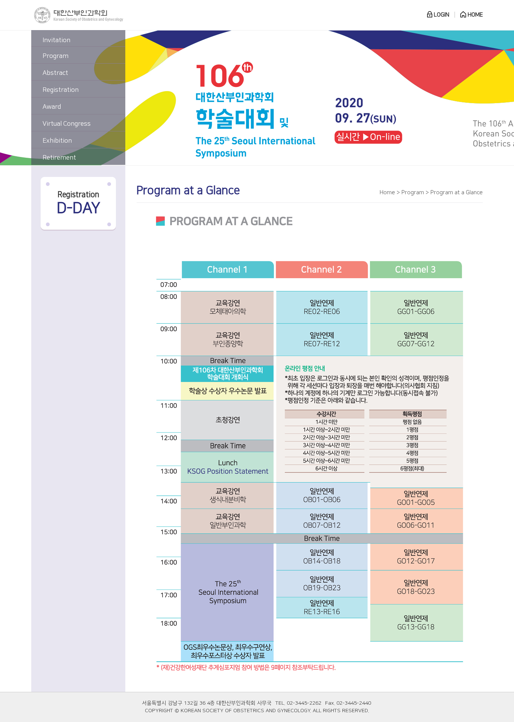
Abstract (55, 73)
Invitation (56, 40)
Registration (61, 90)
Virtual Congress (67, 123)
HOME (474, 15)
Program (55, 56)
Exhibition (57, 140)
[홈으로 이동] (78, 15)
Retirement (59, 157)
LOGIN (440, 15)
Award (52, 107)
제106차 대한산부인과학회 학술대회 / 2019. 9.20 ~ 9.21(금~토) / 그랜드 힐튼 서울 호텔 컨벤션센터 (304, 98)
